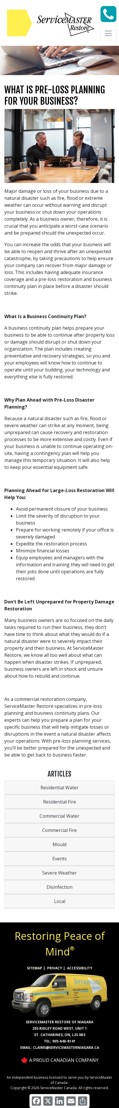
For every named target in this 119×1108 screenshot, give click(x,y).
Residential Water (59, 787)
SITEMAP (34, 968)
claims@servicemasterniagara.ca (66, 1047)
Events (59, 858)
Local (59, 901)
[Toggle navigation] (108, 33)
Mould (59, 844)
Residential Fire (59, 802)
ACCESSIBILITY (79, 968)
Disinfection (59, 887)
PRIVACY (54, 968)
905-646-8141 (63, 1041)
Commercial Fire (59, 830)
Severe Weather (59, 873)
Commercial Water (59, 816)
